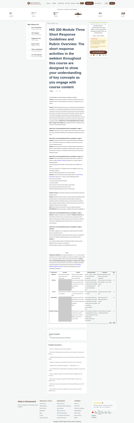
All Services (43, 403)
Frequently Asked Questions (64, 406)
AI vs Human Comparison (63, 415)
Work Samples (43, 406)
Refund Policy (77, 410)
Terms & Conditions (79, 408)
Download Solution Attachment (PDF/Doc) (60, 337)
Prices (41, 415)
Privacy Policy (77, 415)
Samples (73, 3)
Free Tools (67, 3)
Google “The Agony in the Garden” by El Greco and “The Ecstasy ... (66, 362)
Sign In (102, 35)
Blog (41, 413)
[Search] (43, 3)
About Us (76, 403)
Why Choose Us (61, 410)
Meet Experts (61, 3)
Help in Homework (27, 401)
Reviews (79, 3)
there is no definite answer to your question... (61, 349)
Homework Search (61, 417)
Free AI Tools (43, 408)
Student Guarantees (62, 413)
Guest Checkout (44, 417)
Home (48, 23)
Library (52, 23)
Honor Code (77, 413)
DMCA (76, 417)
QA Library (42, 410)
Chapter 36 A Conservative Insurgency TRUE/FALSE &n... (64, 365)
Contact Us (77, 406)
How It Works (98, 3)
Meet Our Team (60, 403)
